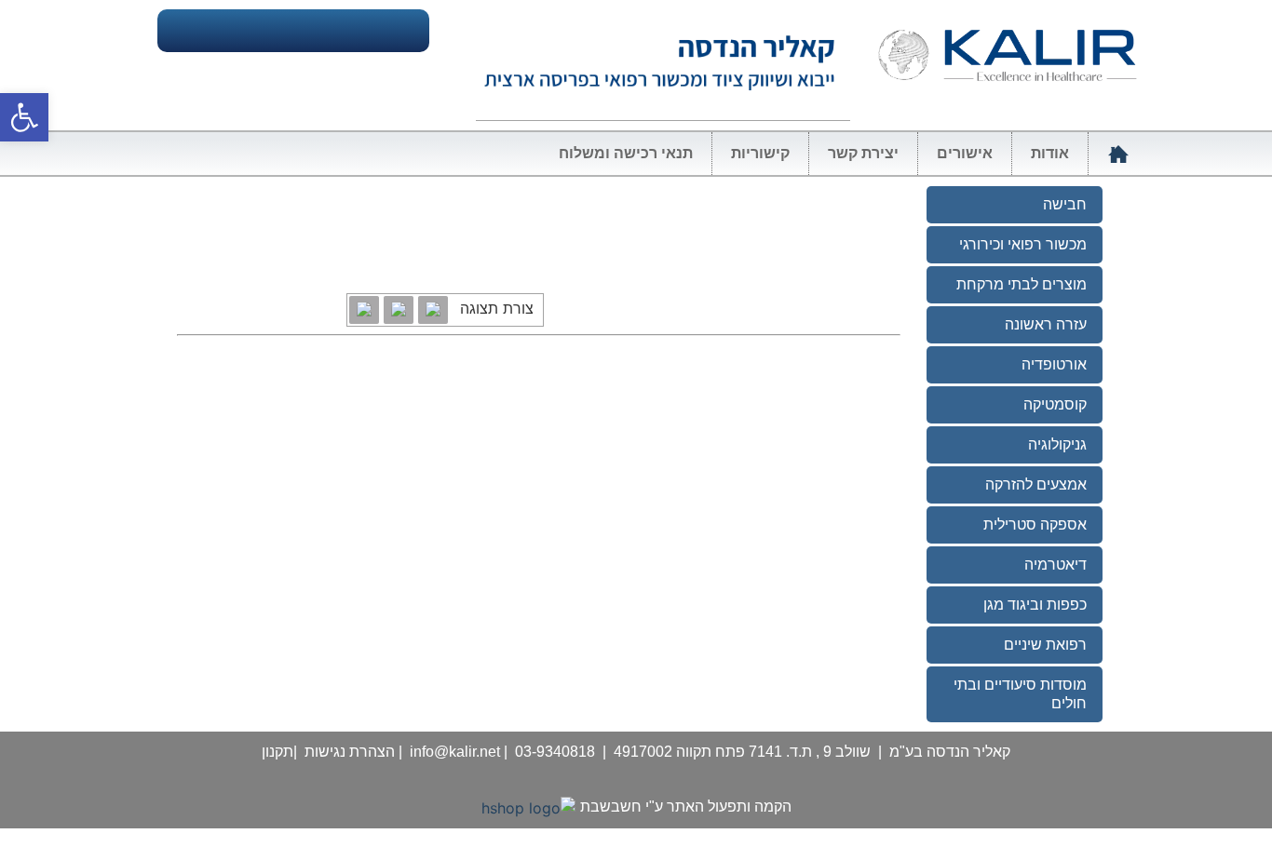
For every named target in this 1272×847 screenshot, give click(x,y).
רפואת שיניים (1045, 644)
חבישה (1065, 204)
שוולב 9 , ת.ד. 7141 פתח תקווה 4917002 (742, 752)
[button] (24, 117)
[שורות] (364, 310)
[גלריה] (433, 310)
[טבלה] (398, 310)
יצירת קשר (863, 153)
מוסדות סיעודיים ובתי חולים (1020, 694)
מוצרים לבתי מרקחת (1021, 284)
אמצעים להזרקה (1036, 484)
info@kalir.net (455, 752)
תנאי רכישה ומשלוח (626, 153)
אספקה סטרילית (1035, 524)
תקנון (277, 752)
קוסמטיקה (1055, 404)
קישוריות (760, 153)
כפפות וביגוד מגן (1035, 604)
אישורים (965, 153)
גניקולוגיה (1057, 444)
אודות (1050, 153)
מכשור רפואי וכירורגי (1023, 244)
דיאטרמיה (1055, 564)
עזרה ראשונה (1046, 324)
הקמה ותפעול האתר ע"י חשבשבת (686, 806)
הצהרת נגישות (349, 752)
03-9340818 (555, 752)
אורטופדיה (1054, 364)
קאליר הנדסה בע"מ (949, 752)
